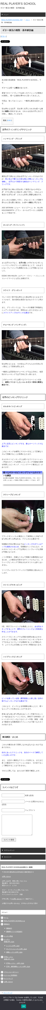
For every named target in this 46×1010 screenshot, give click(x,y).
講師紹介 (7, 924)
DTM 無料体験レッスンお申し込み (18, 966)
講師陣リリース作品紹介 (14, 931)
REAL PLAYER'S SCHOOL (18, 3)
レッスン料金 (8, 936)
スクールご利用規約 (10, 975)
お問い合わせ (6, 876)
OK (23, 1006)
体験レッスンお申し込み (14, 952)
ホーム (6, 918)
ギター (3, 36)
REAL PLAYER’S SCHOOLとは (14, 921)
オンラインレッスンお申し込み (16, 949)
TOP (12, 20)
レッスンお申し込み (13, 946)
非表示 (9, 120)
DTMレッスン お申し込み (15, 963)
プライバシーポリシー (11, 972)
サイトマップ (8, 978)
